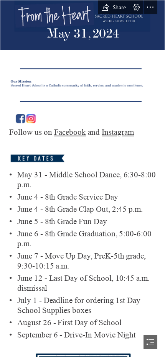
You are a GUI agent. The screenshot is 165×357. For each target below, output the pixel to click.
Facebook (70, 132)
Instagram (118, 132)
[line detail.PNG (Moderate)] (82, 68)
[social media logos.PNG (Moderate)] (82, 116)
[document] (82, 178)
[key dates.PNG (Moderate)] (82, 158)
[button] (113, 7)
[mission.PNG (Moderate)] (82, 84)
